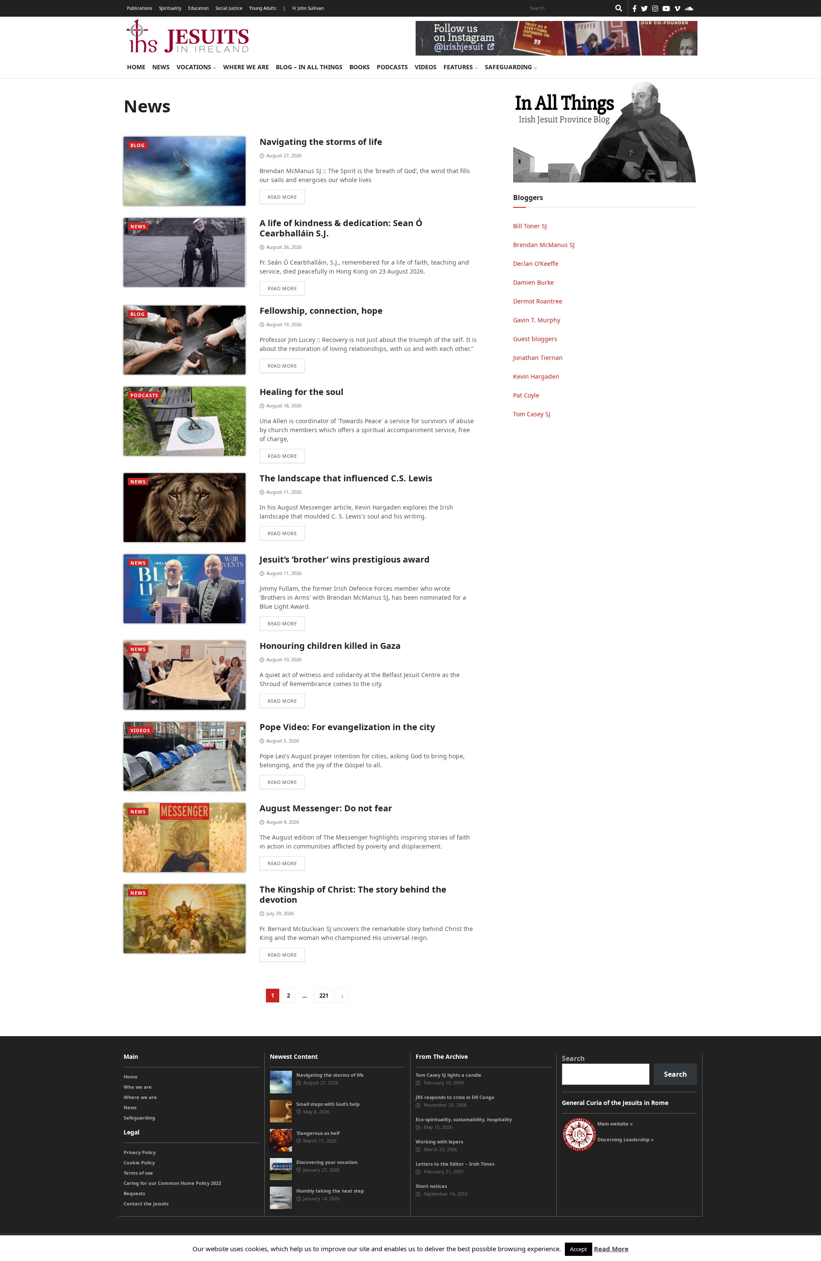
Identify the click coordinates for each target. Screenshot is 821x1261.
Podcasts (392, 67)
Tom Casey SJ (531, 414)
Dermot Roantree (537, 301)
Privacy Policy (140, 1152)
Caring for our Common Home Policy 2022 (172, 1183)
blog (137, 145)
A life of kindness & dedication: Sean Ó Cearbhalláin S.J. (341, 228)
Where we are (246, 67)
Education (198, 8)
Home (136, 67)
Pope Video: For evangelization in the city (348, 727)
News (161, 67)
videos (140, 730)
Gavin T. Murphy (536, 320)
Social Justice (229, 8)
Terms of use (138, 1173)
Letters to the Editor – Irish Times (455, 1164)
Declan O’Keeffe (535, 263)
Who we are (138, 1087)
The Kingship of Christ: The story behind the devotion (353, 894)
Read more (282, 197)
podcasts (144, 395)
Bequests (134, 1193)
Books (359, 67)
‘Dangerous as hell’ (318, 1133)
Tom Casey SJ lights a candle (448, 1075)
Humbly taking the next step (330, 1190)
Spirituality (170, 8)
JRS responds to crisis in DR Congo (455, 1097)
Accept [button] (578, 1249)
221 (323, 995)
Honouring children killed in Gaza (330, 645)
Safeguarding (509, 67)
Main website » (615, 1123)
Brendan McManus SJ (544, 245)
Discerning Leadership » (625, 1139)
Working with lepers (439, 1141)
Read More (611, 1248)
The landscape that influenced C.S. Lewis (346, 478)
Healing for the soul (301, 392)
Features (459, 67)
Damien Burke (533, 282)
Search (573, 1058)
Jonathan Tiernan (538, 358)
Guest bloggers (535, 339)
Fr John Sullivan (308, 8)
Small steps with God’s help (328, 1104)
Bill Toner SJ (530, 226)
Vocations (195, 67)
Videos (426, 67)
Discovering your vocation (326, 1162)
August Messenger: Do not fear (326, 808)
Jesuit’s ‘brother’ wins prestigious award (345, 559)
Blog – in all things (309, 67)
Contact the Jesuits (146, 1203)
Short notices (431, 1186)
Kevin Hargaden (536, 376)
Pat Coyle (526, 395)
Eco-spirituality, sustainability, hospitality (464, 1119)
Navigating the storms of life (321, 141)
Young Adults (262, 8)
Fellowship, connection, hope (321, 310)
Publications (139, 8)
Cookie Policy (139, 1162)
